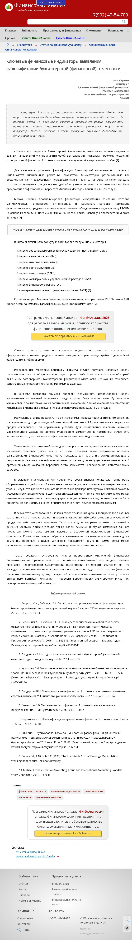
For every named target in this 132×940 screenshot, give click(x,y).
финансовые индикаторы (65, 791)
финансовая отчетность (32, 791)
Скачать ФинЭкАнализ (35, 38)
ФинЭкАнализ (60, 883)
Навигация (115, 30)
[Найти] (124, 21)
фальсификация (94, 791)
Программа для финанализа (62, 30)
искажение (25, 797)
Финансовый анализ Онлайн (31, 851)
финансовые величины (48, 797)
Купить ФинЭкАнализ (70, 38)
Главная (10, 30)
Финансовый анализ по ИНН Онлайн (35, 856)
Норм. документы (30, 900)
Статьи (23, 883)
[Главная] (7, 45)
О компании (94, 30)
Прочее (10, 38)
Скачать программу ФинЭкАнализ (68, 336)
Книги (22, 889)
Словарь (24, 895)
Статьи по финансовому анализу (60, 45)
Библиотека (29, 30)
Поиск (26, 929)
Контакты (23, 924)
